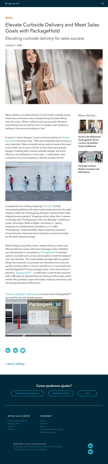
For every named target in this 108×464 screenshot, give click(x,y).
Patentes (46, 447)
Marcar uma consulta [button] (27, 393)
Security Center (14, 423)
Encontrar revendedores (18, 421)
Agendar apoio (61, 393)
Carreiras (44, 423)
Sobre (42, 421)
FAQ (87, 393)
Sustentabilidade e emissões (51, 429)
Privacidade (18, 447)
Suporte (11, 426)
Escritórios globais (47, 432)
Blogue (43, 426)
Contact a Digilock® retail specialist (23, 294)
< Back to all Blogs (14, 363)
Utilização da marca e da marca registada (30, 449)
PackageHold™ (48, 252)
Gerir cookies (56, 447)
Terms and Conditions (33, 447)
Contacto (11, 429)
